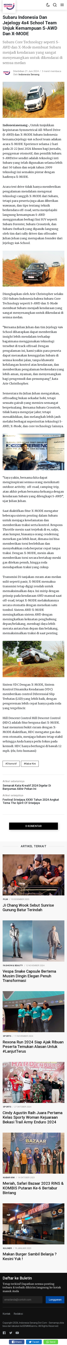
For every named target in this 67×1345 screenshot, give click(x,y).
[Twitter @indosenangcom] (10, 1332)
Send (52, 1342)
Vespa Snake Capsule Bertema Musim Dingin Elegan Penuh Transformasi (29, 976)
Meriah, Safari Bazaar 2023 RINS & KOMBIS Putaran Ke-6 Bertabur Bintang (33, 1188)
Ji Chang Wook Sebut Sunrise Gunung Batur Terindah (28, 907)
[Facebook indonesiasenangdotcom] (4, 1332)
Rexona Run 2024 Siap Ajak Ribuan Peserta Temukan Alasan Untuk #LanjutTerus (33, 1047)
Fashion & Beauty (13, 965)
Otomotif (12, 763)
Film (5, 899)
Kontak (6, 1313)
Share (18, 1342)
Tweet (35, 1342)
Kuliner (7, 1248)
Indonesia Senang (29, 74)
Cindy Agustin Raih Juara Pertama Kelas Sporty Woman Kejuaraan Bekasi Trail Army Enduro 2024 (32, 1118)
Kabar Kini (30, 763)
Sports (7, 1036)
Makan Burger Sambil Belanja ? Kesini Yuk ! (30, 1256)
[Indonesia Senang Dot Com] (17, 1332)
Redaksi (18, 1313)
